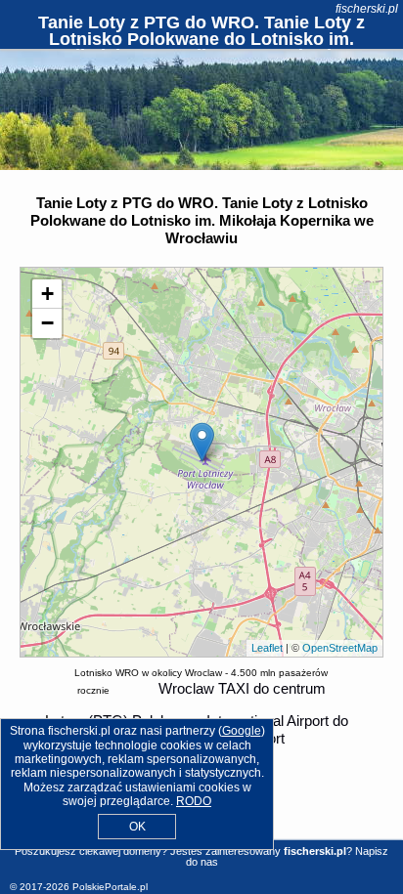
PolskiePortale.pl (110, 886)
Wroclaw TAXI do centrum (242, 688)
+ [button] (47, 293)
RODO (193, 801)
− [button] (47, 323)
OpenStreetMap (340, 648)
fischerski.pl (367, 9)
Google (241, 731)
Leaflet (267, 648)
